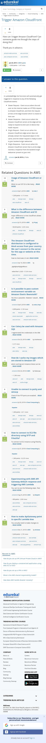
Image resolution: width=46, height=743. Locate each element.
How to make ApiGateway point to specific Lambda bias (26, 518)
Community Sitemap (9, 681)
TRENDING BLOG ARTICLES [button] (13, 700)
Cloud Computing (32, 402)
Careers (27, 655)
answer (8, 70)
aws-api (22, 419)
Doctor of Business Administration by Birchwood (18, 631)
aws (14, 199)
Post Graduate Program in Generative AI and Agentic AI (20, 628)
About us (6, 655)
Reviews (5, 662)
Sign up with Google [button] (17, 725)
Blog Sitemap (7, 678)
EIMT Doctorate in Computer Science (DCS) (16, 647)
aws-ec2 (39, 278)
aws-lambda (24, 57)
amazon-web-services (10, 53)
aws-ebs (39, 313)
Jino (24, 63)
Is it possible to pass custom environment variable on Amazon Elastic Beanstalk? (25, 291)
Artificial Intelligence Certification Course (16, 617)
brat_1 (36, 191)
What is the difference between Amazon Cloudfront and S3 (26, 210)
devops (31, 199)
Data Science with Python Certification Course (17, 614)
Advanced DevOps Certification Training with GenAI (19, 607)
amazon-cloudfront (18, 234)
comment (18, 70)
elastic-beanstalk (18, 316)
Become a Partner (30, 665)
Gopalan (14, 407)
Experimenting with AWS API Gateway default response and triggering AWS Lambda (26, 482)
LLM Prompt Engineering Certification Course (17, 610)
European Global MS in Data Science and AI (16, 644)
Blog (4, 668)
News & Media (7, 659)
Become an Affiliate (31, 662)
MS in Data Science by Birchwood (13, 638)
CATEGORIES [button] (8, 696)
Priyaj (36, 222)
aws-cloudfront (17, 202)
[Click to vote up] (5, 29)
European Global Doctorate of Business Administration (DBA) (22, 641)
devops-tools (22, 199)
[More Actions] (41, 70)
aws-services (24, 53)
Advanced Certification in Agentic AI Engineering (18, 604)
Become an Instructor (31, 659)
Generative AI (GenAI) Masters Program (15, 625)
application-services (32, 316)
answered (12, 157)
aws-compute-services (10, 57)
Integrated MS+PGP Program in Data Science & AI (18, 635)
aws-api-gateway (25, 545)
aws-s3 (27, 202)
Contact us (6, 665)
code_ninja (37, 305)
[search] (42, 8)
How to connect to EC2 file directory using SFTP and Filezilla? (23, 435)
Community (7, 672)
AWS (19, 63)
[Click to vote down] (5, 33)
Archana (37, 530)
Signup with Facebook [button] (18, 732)
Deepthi (37, 495)
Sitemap (5, 675)
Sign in (32, 738)
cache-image (24, 382)
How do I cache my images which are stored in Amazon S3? (27, 359)
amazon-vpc (37, 545)
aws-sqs (24, 351)
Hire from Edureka (30, 668)
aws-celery (16, 351)
